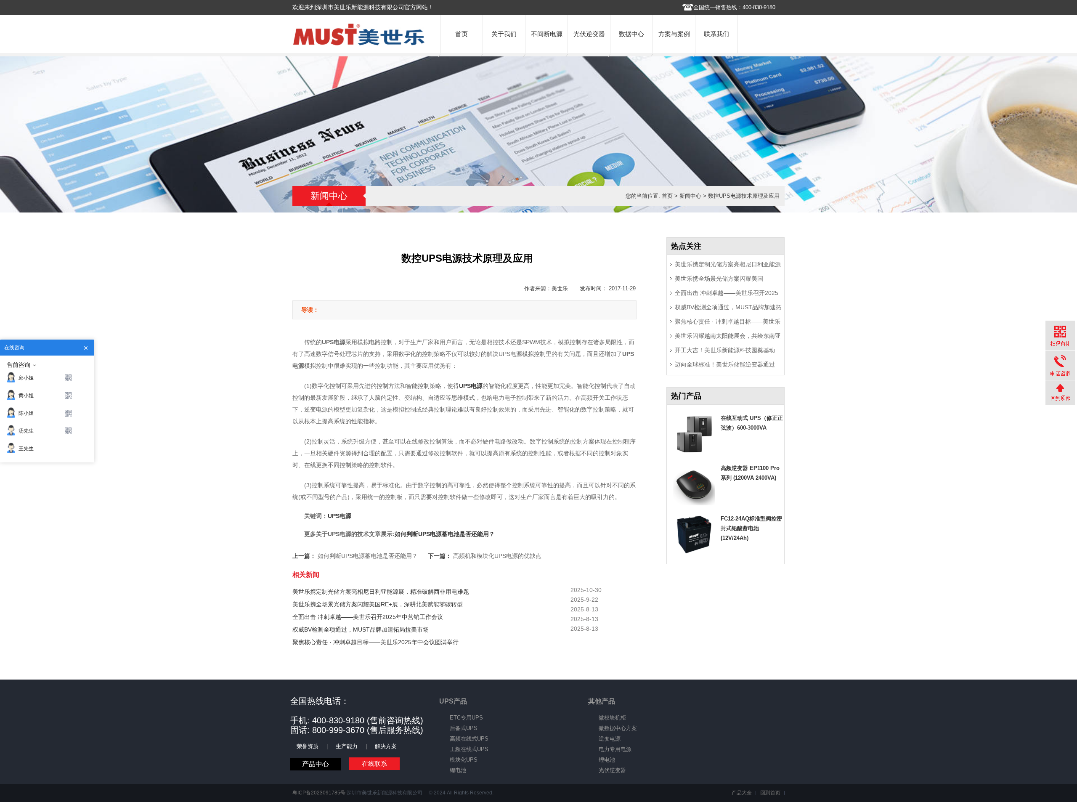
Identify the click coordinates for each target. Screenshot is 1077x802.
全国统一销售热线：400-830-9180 (734, 7)
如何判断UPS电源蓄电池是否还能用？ (445, 534)
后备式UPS (463, 728)
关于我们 (504, 33)
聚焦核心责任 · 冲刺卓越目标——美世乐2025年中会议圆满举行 (375, 642)
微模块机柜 (612, 717)
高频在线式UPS (469, 739)
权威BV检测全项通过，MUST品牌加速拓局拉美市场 (360, 629)
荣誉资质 (307, 746)
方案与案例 (674, 33)
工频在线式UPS (469, 749)
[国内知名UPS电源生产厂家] (358, 43)
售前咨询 (18, 364)
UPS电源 (339, 516)
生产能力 (347, 746)
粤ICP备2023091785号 (318, 793)
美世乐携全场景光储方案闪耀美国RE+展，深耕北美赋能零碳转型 (377, 604)
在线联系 (374, 763)
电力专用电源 (615, 749)
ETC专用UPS (466, 717)
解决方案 (386, 746)
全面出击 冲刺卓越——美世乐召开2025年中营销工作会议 (367, 616)
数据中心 (631, 33)
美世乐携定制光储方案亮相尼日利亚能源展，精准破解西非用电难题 (380, 591)
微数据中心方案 (618, 728)
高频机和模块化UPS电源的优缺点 (497, 555)
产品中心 (315, 763)
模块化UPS (463, 760)
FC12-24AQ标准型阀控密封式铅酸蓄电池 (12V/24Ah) (751, 528)
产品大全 (742, 793)
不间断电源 (546, 33)
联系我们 (716, 33)
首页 (461, 33)
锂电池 (458, 770)
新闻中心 (690, 196)
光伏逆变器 (589, 33)
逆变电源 (610, 739)
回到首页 (770, 793)
